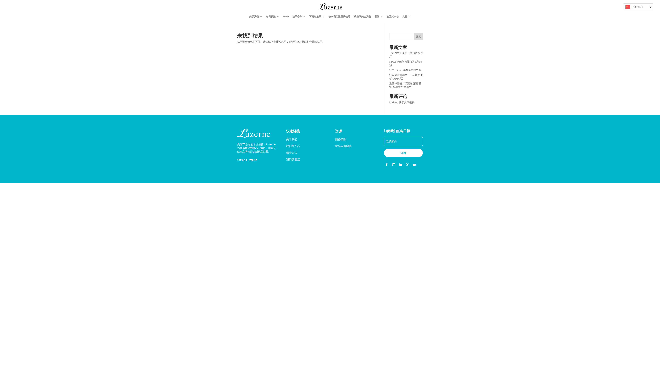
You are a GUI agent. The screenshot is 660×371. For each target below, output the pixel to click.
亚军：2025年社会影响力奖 (405, 70)
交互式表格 (393, 16)
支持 (405, 16)
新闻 (377, 16)
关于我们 (254, 16)
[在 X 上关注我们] (407, 164)
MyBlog (393, 102)
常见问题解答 (343, 146)
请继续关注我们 (362, 16)
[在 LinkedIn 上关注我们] (400, 164)
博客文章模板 (406, 102)
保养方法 (291, 153)
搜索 (418, 36)
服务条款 (340, 139)
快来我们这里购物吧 (339, 16)
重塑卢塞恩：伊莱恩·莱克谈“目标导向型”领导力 (405, 85)
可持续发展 (315, 16)
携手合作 (297, 16)
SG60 (286, 16)
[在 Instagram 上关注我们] (393, 164)
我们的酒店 (293, 159)
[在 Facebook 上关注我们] (386, 164)
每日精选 (271, 16)
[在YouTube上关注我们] (414, 164)
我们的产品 (293, 146)
